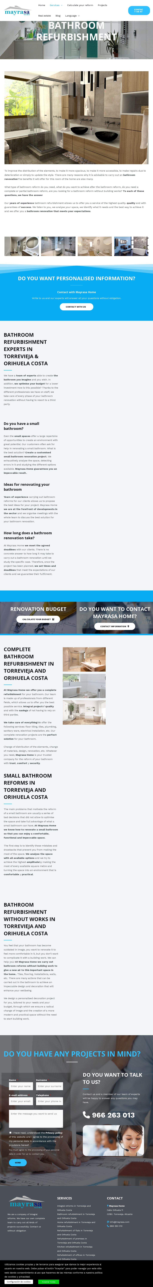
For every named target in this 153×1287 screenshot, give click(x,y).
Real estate (44, 15)
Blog (58, 15)
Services (54, 5)
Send (18, 1162)
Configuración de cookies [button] (19, 1282)
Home (41, 5)
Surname (42, 1080)
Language (71, 15)
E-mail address (19, 1095)
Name (13, 1080)
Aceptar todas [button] (48, 1282)
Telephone (43, 1095)
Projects (102, 5)
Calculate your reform (80, 5)
